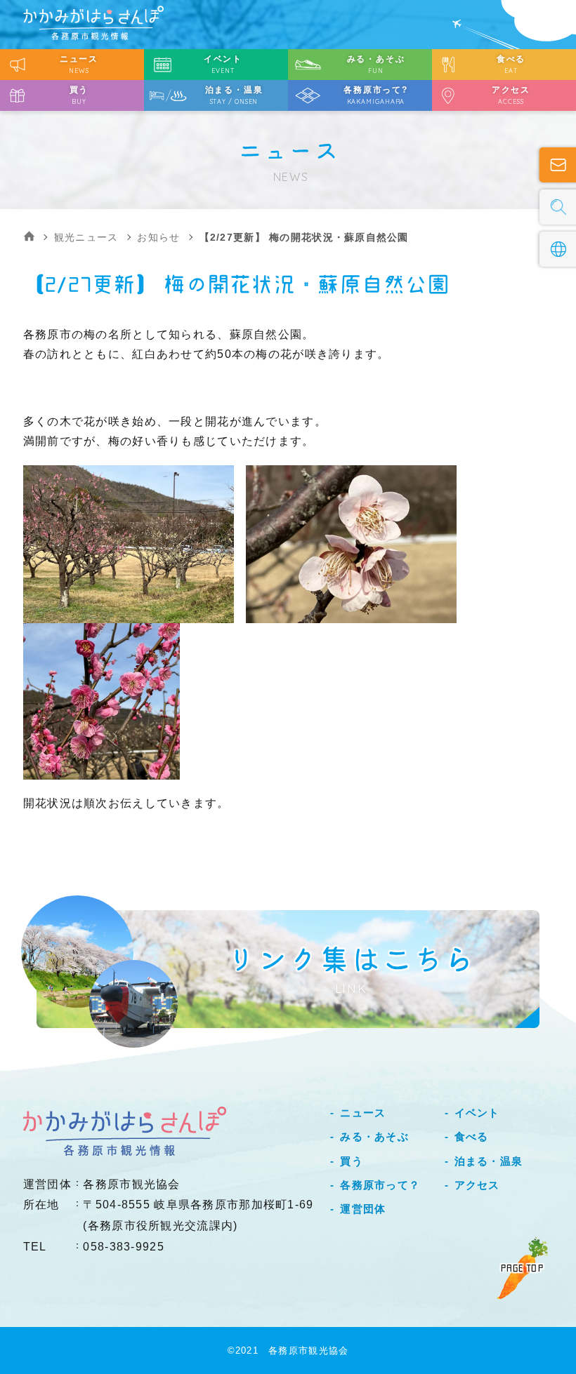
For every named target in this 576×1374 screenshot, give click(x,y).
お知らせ (158, 237)
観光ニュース (86, 237)
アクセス (477, 1185)
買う (351, 1161)
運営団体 (363, 1209)
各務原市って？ (380, 1185)
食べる (471, 1136)
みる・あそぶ (374, 1136)
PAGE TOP (522, 1268)
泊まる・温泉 (488, 1161)
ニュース (363, 1113)
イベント (477, 1113)
